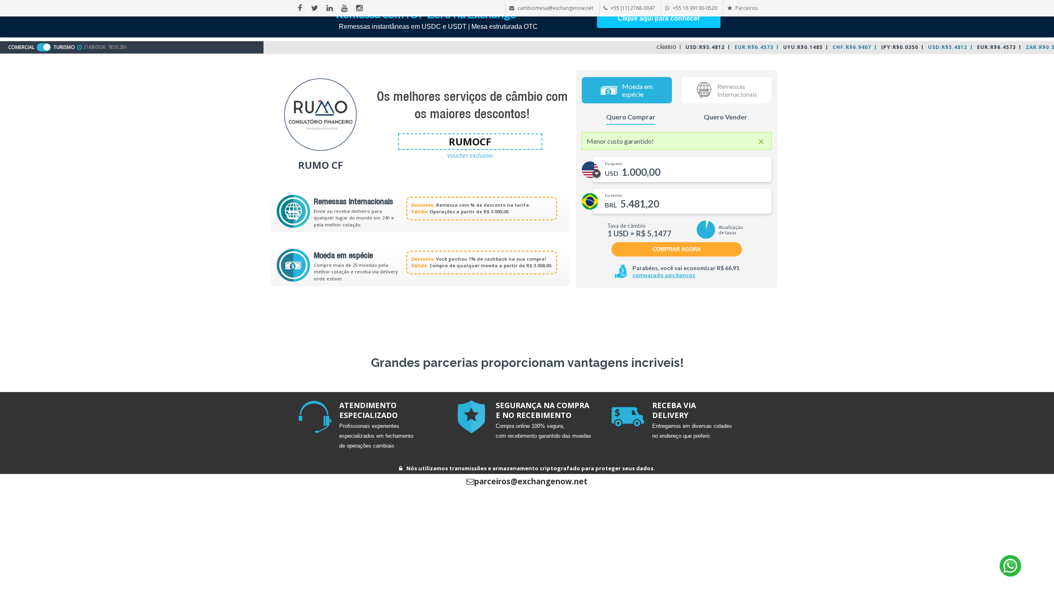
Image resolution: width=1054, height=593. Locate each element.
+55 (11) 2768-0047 (633, 8)
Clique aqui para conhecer (659, 18)
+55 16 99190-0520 (695, 8)
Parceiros (746, 8)
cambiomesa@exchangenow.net (555, 8)
